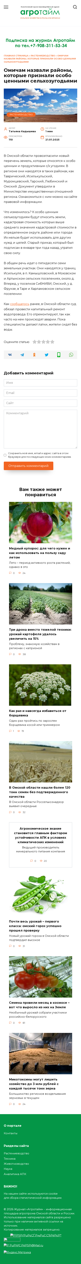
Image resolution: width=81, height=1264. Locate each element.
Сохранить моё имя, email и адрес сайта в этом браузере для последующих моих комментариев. (39, 455)
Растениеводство (43, 55)
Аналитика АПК (15, 1174)
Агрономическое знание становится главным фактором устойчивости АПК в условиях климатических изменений (40, 835)
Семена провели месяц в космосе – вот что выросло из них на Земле (39, 1005)
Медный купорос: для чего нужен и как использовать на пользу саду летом (39, 553)
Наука (8, 1169)
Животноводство (16, 1163)
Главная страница (16, 55)
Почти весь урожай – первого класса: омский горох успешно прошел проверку (35, 926)
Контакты (10, 1133)
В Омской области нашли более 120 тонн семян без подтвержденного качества (39, 792)
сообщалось (19, 304)
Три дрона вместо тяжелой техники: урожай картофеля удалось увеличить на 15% (40, 634)
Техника (9, 1158)
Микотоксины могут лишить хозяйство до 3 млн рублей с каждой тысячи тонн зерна (34, 1084)
